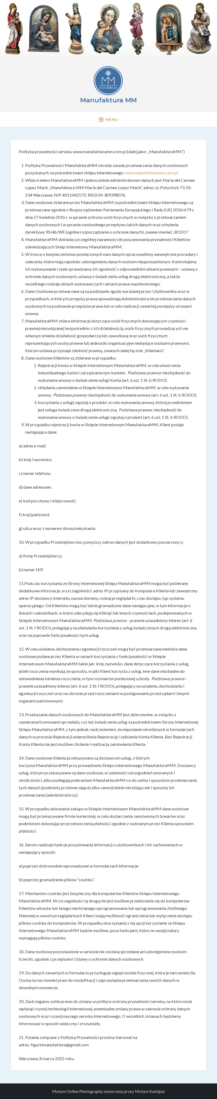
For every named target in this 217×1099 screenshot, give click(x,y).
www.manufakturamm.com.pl (151, 172)
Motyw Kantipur (150, 1091)
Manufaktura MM (108, 100)
